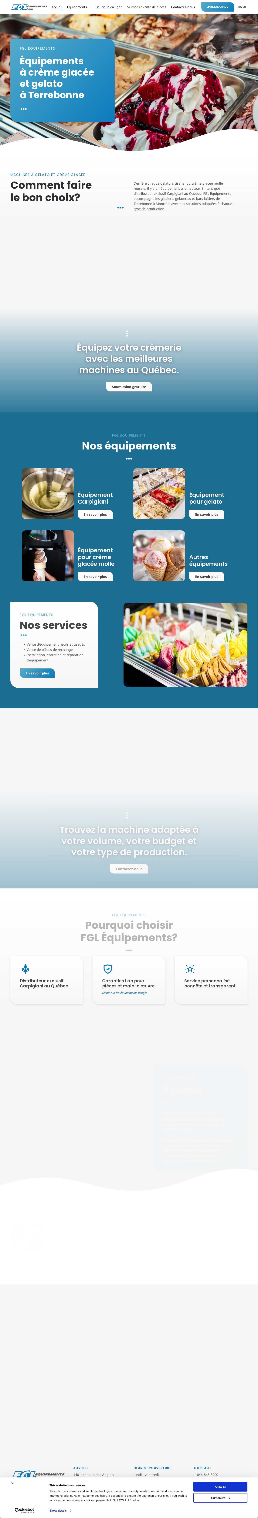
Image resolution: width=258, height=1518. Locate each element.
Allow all (220, 1486)
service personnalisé (214, 1129)
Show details (58, 1510)
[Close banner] (12, 1483)
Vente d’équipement (43, 644)
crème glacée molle (207, 183)
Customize (218, 1497)
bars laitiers (205, 198)
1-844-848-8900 (206, 1474)
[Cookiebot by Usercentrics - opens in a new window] (24, 1510)
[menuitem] (57, 7)
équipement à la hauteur (180, 188)
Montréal (163, 203)
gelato (165, 183)
